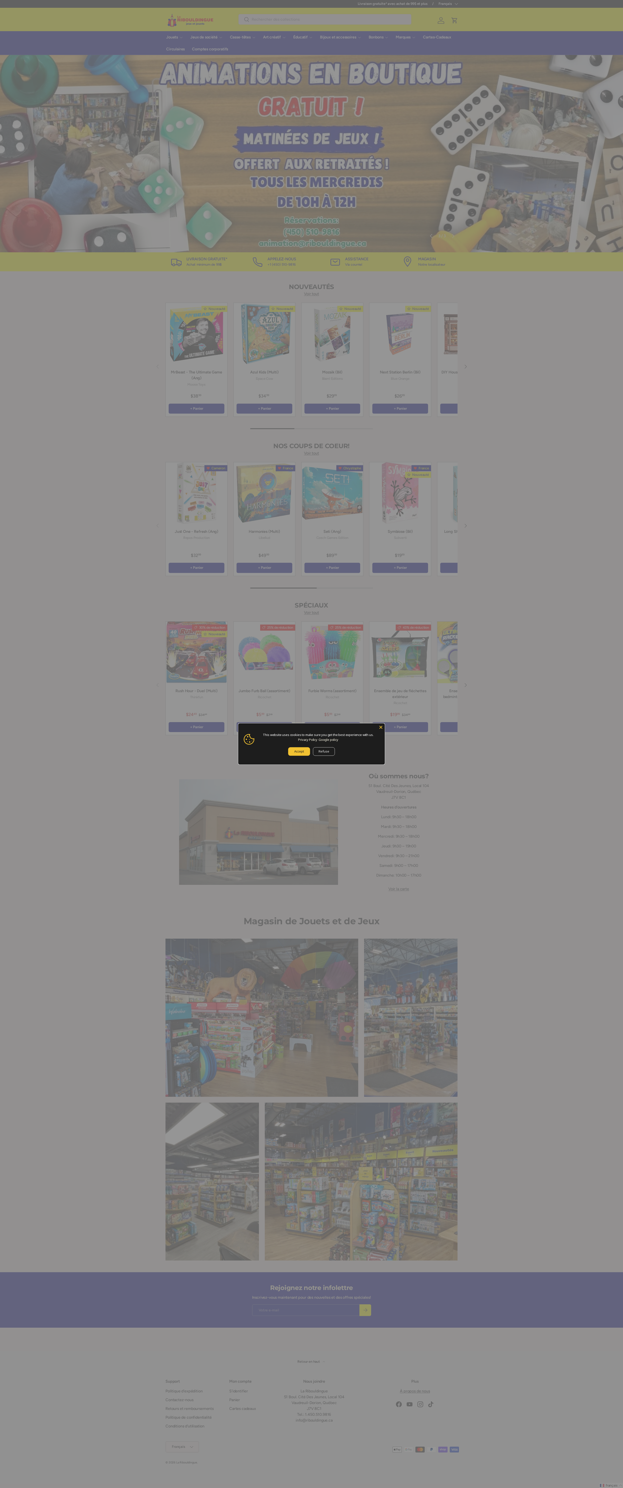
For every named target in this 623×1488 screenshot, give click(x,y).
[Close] (380, 727)
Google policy (328, 739)
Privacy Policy (307, 739)
